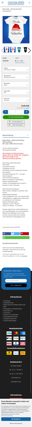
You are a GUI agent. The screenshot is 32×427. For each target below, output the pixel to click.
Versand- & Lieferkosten (11, 314)
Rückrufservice (8, 311)
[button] (29, 50)
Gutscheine (7, 313)
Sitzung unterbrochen (10, 318)
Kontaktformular (9, 303)
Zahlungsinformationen (11, 316)
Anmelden (24, 256)
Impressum (7, 301)
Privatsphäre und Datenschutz (13, 309)
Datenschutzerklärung (7, 415)
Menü (2, 2)
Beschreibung (8, 135)
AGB (5, 307)
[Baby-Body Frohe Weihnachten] (16, 29)
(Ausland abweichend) (19, 62)
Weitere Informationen (16, 423)
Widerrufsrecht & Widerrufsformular (15, 305)
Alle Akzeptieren (16, 419)
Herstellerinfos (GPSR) (11, 227)
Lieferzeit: (6, 61)
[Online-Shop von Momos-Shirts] (16, 3)
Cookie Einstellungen (10, 320)
